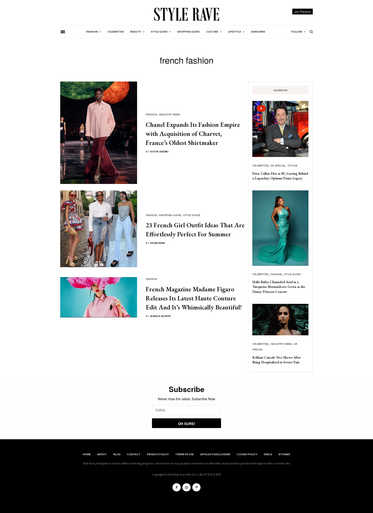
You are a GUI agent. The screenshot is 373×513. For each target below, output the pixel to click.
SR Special (278, 165)
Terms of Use (184, 454)
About (102, 454)
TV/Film (292, 165)
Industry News (169, 114)
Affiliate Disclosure (215, 454)
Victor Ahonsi (159, 151)
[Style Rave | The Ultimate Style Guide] (186, 14)
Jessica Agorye (160, 316)
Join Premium (302, 11)
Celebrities (260, 165)
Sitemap (284, 454)
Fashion (151, 114)
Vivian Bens (157, 243)
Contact (134, 454)
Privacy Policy (158, 454)
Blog (116, 454)
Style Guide (191, 215)
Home (87, 454)
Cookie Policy (247, 454)
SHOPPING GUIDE (170, 215)
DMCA (268, 454)
